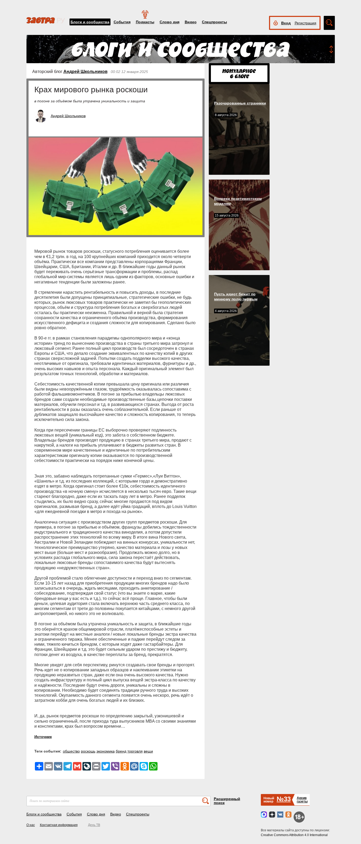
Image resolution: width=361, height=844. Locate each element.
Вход (286, 23)
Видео (191, 22)
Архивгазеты (302, 799)
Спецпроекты (214, 22)
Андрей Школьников (85, 71)
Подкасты (145, 22)
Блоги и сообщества (90, 22)
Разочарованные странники (240, 103)
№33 (284, 798)
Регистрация (305, 23)
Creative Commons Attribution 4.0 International (294, 835)
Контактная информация (59, 825)
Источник (43, 737)
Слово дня (169, 22)
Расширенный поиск (227, 801)
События (122, 22)
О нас (30, 825)
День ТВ (94, 825)
